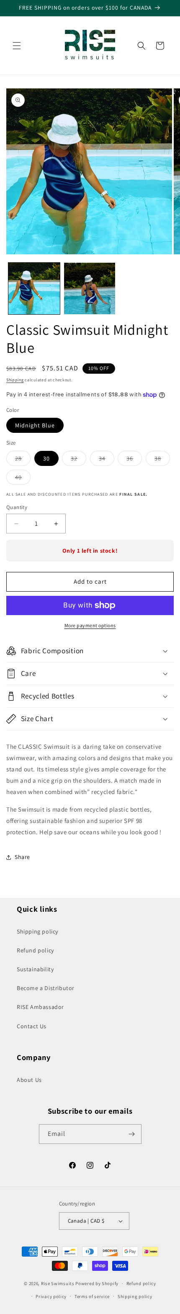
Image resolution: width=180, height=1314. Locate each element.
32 (78, 460)
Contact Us (31, 1026)
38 (162, 460)
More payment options (90, 625)
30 (46, 458)
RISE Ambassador (40, 1007)
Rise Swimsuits (58, 1283)
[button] (17, 45)
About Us (29, 1080)
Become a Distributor (46, 988)
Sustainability (35, 969)
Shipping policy (37, 931)
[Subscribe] (132, 1134)
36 (134, 460)
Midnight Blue (35, 425)
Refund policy (35, 950)
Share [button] (22, 857)
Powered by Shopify (96, 1283)
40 (23, 479)
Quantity (16, 507)
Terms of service (92, 1296)
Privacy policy (51, 1296)
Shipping (15, 380)
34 (106, 460)
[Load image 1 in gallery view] (34, 288)
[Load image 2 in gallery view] (90, 288)
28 (23, 460)
